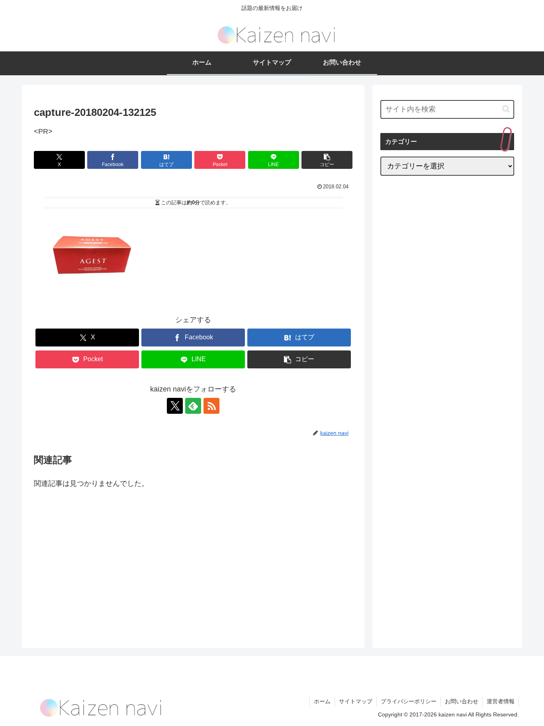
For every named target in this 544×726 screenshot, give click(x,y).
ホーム (322, 701)
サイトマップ (355, 701)
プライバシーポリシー (408, 701)
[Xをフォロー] (175, 406)
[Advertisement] (101, 560)
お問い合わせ (461, 701)
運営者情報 (501, 701)
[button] (326, 160)
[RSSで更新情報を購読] (211, 406)
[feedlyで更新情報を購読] (193, 406)
